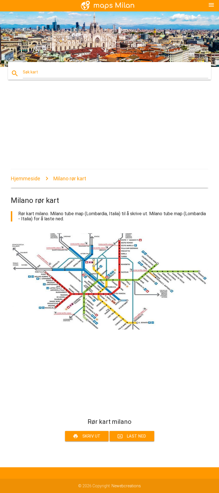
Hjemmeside (25, 178)
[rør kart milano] (109, 328)
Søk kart (30, 72)
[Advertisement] (109, 129)
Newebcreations (126, 486)
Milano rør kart (69, 178)
